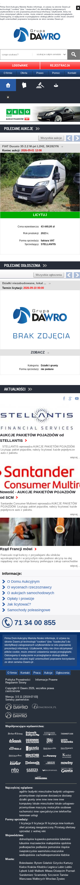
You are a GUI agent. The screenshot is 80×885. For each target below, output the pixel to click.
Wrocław (51, 878)
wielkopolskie (27, 855)
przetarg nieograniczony (39, 827)
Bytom (38, 862)
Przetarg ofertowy (65, 827)
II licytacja (38, 823)
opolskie (66, 843)
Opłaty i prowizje (20, 599)
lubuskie (24, 843)
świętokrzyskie (28, 851)
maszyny (41, 807)
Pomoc (56, 73)
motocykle (53, 807)
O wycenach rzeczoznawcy (29, 587)
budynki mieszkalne (40, 791)
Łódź (31, 870)
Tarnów (64, 874)
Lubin (61, 867)
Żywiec (61, 878)
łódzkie (65, 855)
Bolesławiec (26, 862)
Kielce (23, 867)
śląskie (65, 847)
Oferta (24, 73)
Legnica (52, 867)
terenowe (24, 815)
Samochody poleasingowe (28, 610)
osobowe (66, 807)
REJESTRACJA (60, 65)
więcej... (75, 457)
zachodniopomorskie (48, 855)
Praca (36, 672)
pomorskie (54, 847)
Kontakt (72, 73)
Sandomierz (26, 874)
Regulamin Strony (15, 682)
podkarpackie (27, 847)
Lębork (23, 870)
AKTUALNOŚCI (16, 389)
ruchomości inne (29, 811)
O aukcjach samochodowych (30, 593)
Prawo (39, 73)
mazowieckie (37, 843)
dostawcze (54, 795)
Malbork (39, 870)
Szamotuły (40, 874)
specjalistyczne (49, 811)
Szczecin (53, 874)
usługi (34, 815)
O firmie (8, 73)
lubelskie (65, 839)
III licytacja (51, 823)
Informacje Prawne (46, 679)
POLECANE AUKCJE (19, 128)
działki (23, 799)
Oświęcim (59, 870)
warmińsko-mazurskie (51, 851)
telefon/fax (65, 811)
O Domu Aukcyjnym (23, 581)
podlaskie (41, 847)
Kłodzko (42, 867)
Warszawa (25, 878)
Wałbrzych (38, 878)
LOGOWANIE (20, 65)
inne (44, 799)
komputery (25, 803)
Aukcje (48, 672)
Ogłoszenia (62, 672)
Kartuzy (68, 862)
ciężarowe (42, 795)
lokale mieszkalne (43, 803)
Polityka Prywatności (17, 679)
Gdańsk (47, 862)
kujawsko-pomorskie (47, 839)
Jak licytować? (19, 604)
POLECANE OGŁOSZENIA (23, 265)
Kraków (31, 867)
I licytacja (25, 823)
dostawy (67, 795)
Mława (49, 870)
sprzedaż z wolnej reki (32, 831)
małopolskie (53, 843)
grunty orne (34, 799)
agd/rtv (23, 791)
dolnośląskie (26, 839)
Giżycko (58, 862)
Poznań (70, 870)
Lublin (68, 867)
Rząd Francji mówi (16, 549)
